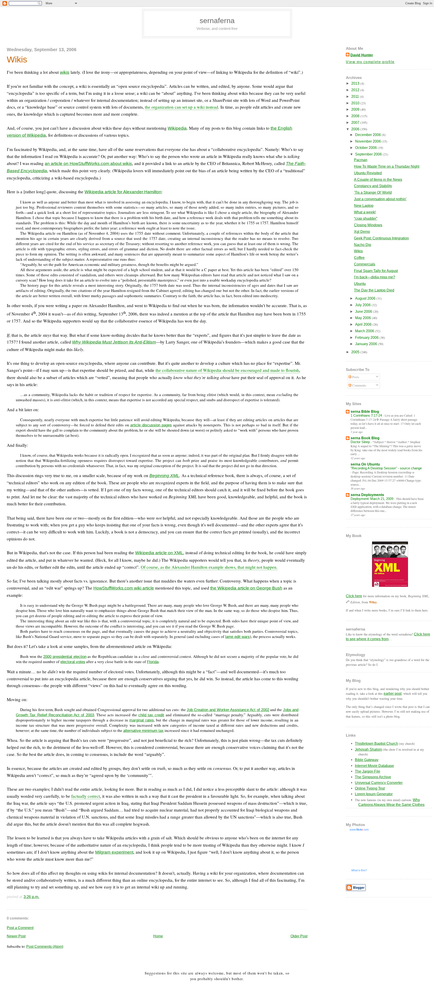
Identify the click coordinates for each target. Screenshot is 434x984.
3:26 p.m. (31, 896)
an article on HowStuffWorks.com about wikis (88, 163)
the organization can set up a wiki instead (181, 107)
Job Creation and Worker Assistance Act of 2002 (228, 709)
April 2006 (364, 324)
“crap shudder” (365, 218)
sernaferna (217, 21)
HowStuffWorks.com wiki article (123, 588)
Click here (354, 596)
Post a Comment (20, 928)
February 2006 (367, 337)
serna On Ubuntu (365, 464)
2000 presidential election (64, 656)
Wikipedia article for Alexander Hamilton (123, 191)
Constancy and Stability (373, 186)
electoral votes (72, 661)
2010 (355, 103)
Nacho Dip (362, 245)
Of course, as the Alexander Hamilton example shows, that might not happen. (209, 567)
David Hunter (361, 55)
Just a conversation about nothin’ (380, 199)
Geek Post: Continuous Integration (381, 238)
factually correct (85, 796)
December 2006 (368, 135)
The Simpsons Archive (373, 777)
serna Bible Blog (365, 411)
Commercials (364, 264)
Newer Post (16, 936)
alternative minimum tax (143, 730)
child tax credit (151, 715)
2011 (355, 96)
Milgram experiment (114, 852)
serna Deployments (367, 495)
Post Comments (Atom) (44, 946)
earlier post (392, 693)
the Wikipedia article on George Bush (246, 588)
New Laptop (363, 206)
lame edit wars (237, 636)
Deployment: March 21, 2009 (372, 499)
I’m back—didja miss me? (374, 277)
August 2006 (365, 298)
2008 (355, 116)
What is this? (359, 870)
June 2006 (364, 311)
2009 (355, 109)
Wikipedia (177, 128)
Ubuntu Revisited (368, 173)
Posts (355, 377)
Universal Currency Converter (379, 783)
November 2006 (368, 141)
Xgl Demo (362, 232)
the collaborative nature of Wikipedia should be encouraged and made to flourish (227, 370)
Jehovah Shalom (368, 749)
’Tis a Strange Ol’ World (373, 192)
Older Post (298, 936)
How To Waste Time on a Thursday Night (386, 166)
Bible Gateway (366, 760)
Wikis (17, 59)
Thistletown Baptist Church (376, 743)
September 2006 (369, 154)
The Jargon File (367, 771)
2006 (355, 129)
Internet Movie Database (374, 766)
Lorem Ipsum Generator (374, 794)
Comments (358, 385)
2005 (355, 352)
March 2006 (365, 331)
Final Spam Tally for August (376, 271)
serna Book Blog (365, 438)
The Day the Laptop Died (374, 290)
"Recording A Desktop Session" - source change (386, 468)
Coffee (359, 258)
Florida (152, 661)
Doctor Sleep (361, 442)
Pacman (360, 160)
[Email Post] (41, 896)
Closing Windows (368, 225)
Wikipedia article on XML (159, 552)
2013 (355, 83)
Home (158, 936)
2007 (355, 122)
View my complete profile (370, 62)
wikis (64, 72)
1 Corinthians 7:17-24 (367, 415)
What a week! (365, 212)
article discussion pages (151, 425)
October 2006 (366, 148)
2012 (355, 90)
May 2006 (363, 318)
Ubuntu (360, 284)
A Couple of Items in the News (378, 180)
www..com (359, 829)
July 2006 (363, 305)
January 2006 (366, 344)
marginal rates (141, 720)
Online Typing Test (370, 788)
